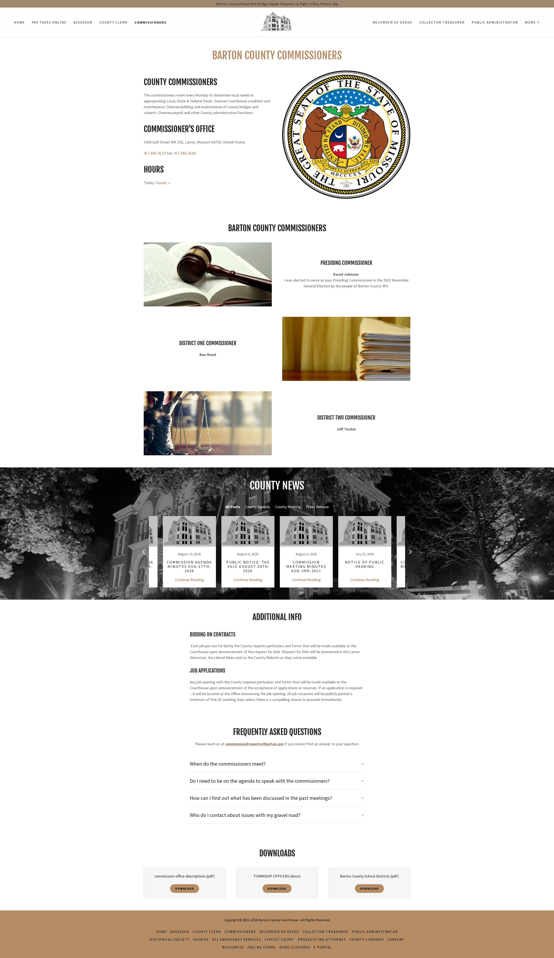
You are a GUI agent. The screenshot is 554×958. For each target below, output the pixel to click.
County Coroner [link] (366, 939)
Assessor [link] (83, 22)
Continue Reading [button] (189, 579)
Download (184, 888)
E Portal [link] (323, 947)
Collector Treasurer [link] (442, 22)
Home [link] (19, 22)
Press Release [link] (317, 506)
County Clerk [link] (113, 22)
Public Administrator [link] (495, 22)
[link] (277, 21)
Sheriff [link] (201, 939)
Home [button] (161, 931)
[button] (532, 22)
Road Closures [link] (294, 947)
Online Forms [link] (262, 947)
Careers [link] (395, 939)
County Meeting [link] (288, 506)
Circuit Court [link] (279, 939)
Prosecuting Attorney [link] (322, 939)
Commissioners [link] (151, 22)
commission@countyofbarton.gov (254, 743)
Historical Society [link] (170, 939)
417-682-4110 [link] (155, 153)
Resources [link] (233, 947)
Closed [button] (160, 182)
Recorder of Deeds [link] (392, 22)
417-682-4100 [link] (185, 153)
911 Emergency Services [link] (236, 939)
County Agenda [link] (257, 506)
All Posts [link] (232, 506)
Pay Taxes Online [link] (49, 22)
